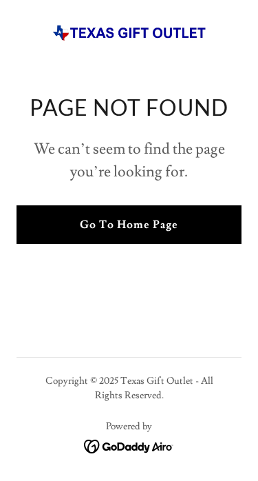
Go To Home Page (129, 225)
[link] (129, 33)
